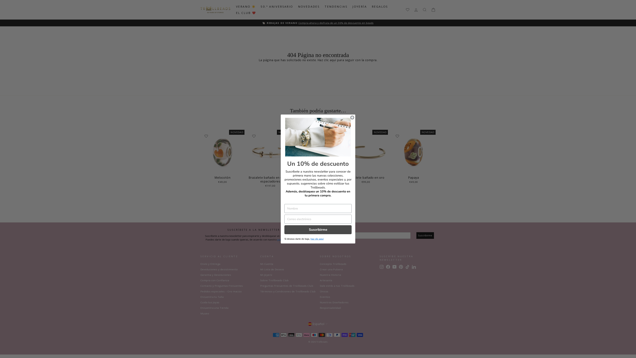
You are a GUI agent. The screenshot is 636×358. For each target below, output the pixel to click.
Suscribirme (318, 229)
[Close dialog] (352, 117)
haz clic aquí (317, 239)
